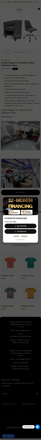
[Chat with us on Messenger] (37, 427)
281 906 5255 (21, 231)
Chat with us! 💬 (28, 427)
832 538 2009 (21, 226)
